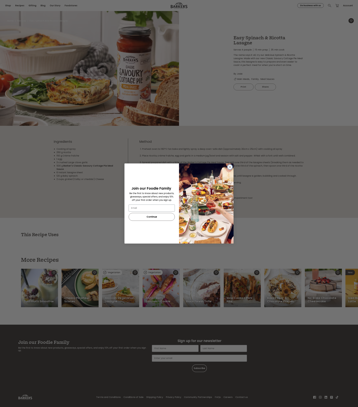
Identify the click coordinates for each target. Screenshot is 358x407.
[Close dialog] (230, 167)
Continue (152, 216)
